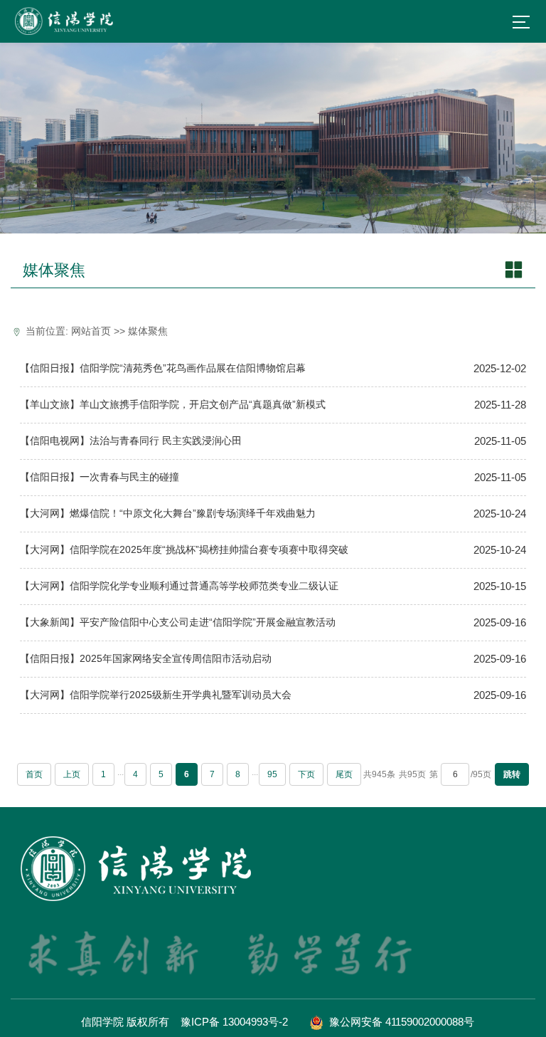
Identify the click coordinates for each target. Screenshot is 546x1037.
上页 (71, 774)
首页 (34, 774)
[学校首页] (65, 21)
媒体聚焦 (148, 331)
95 (272, 774)
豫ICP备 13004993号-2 (234, 1021)
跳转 (511, 774)
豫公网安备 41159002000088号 (400, 1022)
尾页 (344, 774)
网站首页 (91, 331)
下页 (306, 774)
